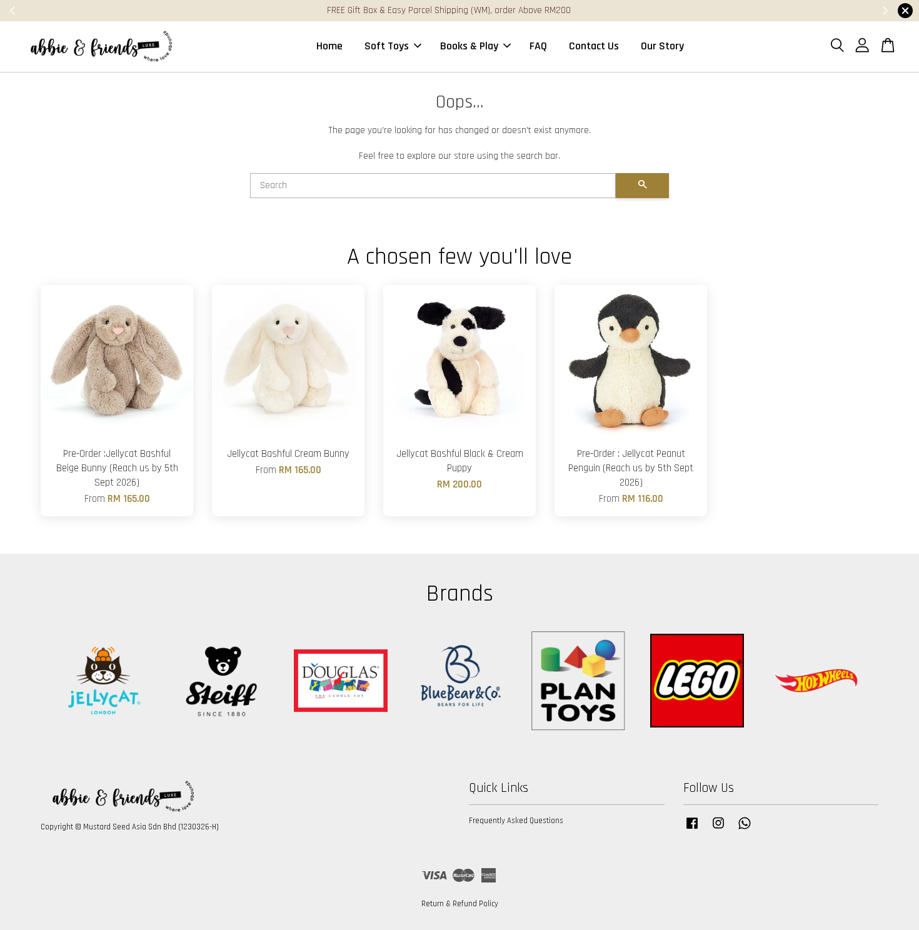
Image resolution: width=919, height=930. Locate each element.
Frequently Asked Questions (516, 821)
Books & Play (469, 46)
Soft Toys (386, 46)
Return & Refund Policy (459, 904)
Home (329, 46)
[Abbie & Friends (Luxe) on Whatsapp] (744, 829)
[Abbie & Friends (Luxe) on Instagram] (718, 829)
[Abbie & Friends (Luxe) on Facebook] (692, 829)
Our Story (662, 46)
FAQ (538, 46)
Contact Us (594, 46)
